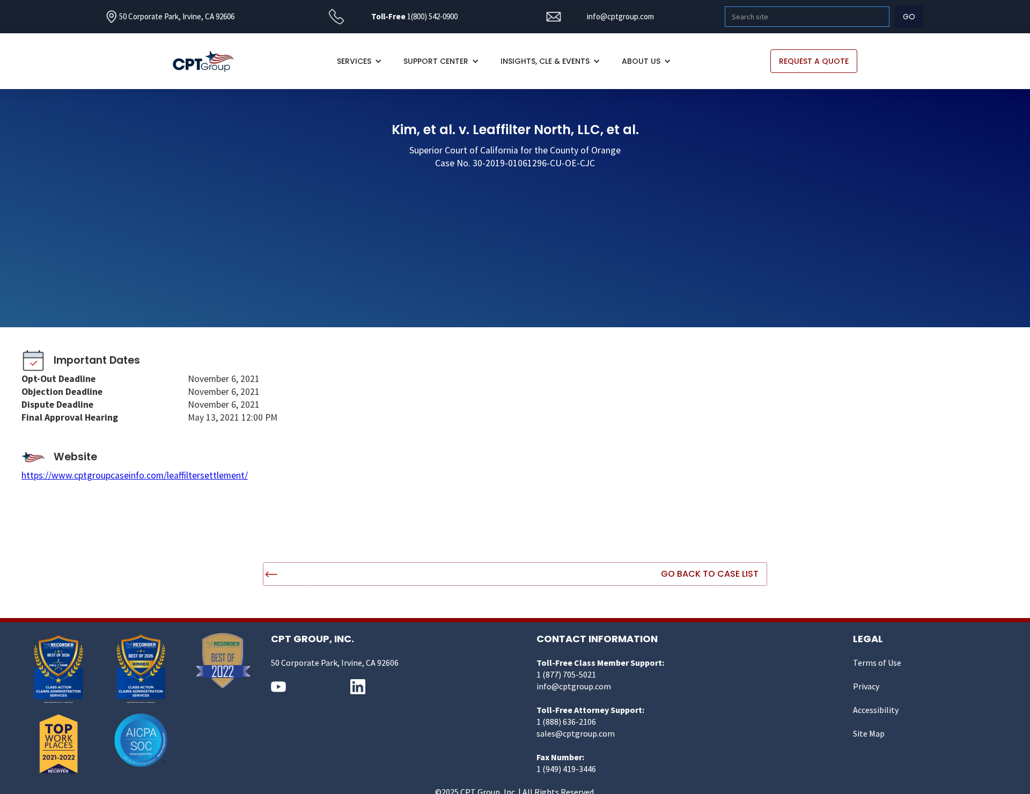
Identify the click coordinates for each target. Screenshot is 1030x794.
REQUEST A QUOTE (814, 61)
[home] (209, 61)
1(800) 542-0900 (432, 16)
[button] (359, 61)
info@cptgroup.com (620, 16)
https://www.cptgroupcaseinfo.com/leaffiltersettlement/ (134, 475)
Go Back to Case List (710, 574)
